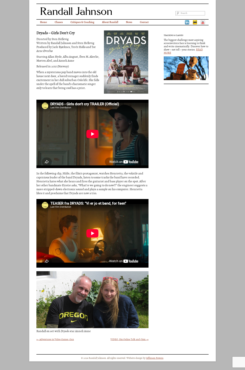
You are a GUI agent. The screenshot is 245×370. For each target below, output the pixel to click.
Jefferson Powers (154, 358)
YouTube (203, 22)
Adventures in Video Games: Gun (55, 339)
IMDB (195, 22)
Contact (144, 22)
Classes (59, 22)
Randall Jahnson (76, 11)
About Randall (110, 22)
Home (43, 22)
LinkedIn (187, 22)
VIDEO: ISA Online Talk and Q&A (129, 339)
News (129, 22)
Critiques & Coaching (82, 22)
